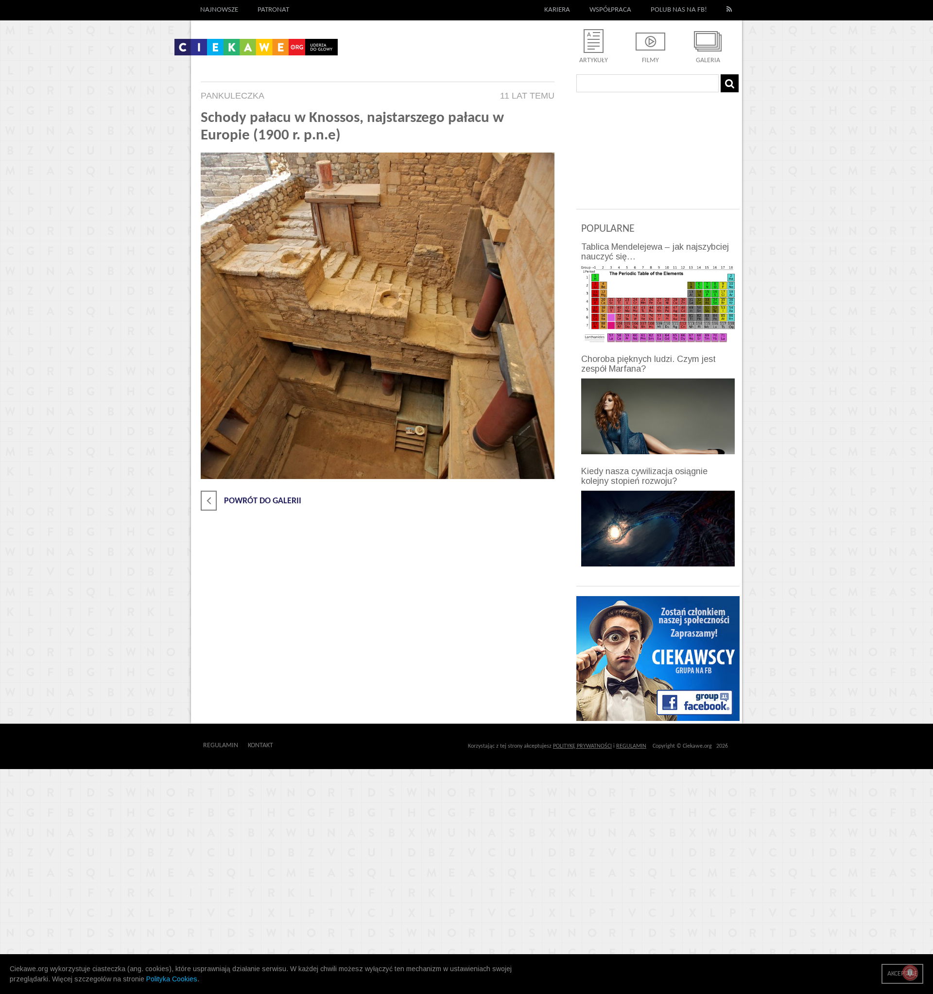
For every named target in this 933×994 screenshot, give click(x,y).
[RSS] (729, 10)
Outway (295, 745)
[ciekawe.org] (256, 50)
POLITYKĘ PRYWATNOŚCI (582, 746)
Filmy (650, 60)
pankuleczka (232, 96)
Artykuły (593, 60)
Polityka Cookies (171, 979)
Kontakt (260, 745)
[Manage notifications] (910, 972)
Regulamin (220, 745)
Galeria (708, 60)
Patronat (273, 10)
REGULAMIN (631, 746)
